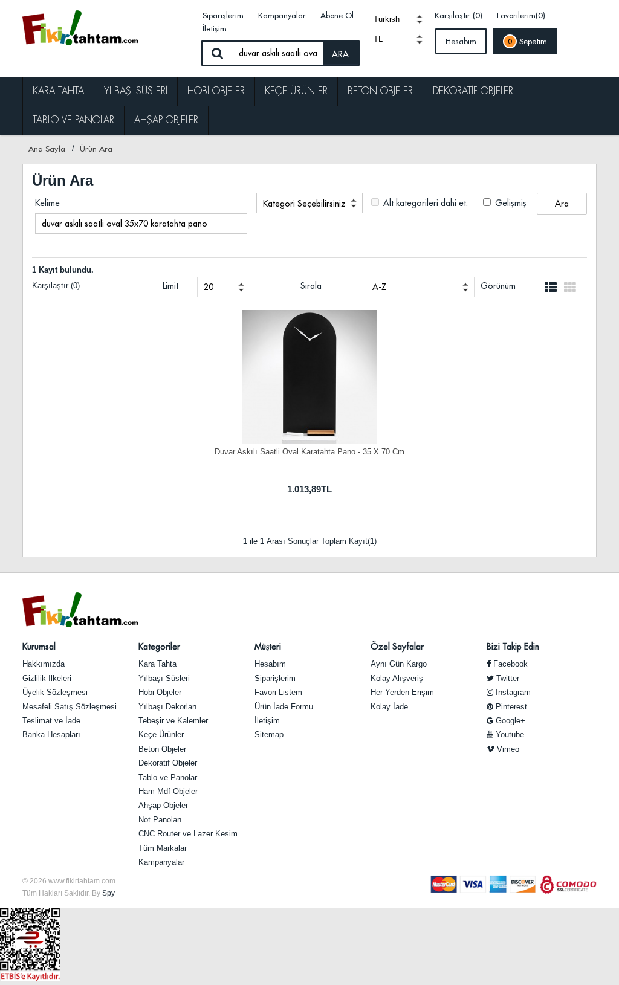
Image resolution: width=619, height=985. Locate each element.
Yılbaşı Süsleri (135, 91)
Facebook (509, 663)
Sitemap (269, 734)
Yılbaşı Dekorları (167, 706)
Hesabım (461, 41)
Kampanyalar (282, 15)
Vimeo (506, 749)
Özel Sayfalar (397, 646)
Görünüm (498, 285)
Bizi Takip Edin (513, 646)
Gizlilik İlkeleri (46, 678)
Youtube (508, 734)
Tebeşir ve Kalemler (173, 720)
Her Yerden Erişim (402, 692)
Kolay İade (389, 706)
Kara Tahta (58, 91)
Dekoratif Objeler (473, 91)
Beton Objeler (380, 91)
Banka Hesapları (51, 734)
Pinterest (510, 706)
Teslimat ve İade (51, 720)
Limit (170, 285)
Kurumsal (39, 646)
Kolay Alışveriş (397, 678)
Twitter (506, 678)
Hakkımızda (43, 663)
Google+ (509, 720)
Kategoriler (159, 646)
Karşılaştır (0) (458, 15)
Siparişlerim (223, 15)
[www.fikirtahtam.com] (106, 27)
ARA (340, 54)
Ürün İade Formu (283, 706)
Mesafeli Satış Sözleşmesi (69, 706)
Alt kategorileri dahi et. (424, 203)
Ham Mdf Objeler (168, 791)
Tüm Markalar (162, 848)
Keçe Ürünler (296, 91)
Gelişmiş (510, 203)
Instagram (512, 692)
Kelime (47, 203)
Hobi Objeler (216, 91)
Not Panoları (160, 819)
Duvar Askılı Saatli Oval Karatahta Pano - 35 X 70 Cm (309, 451)
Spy (108, 893)
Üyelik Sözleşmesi (55, 692)
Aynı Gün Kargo (399, 663)
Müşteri (267, 646)
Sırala (311, 285)
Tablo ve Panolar (73, 120)
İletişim (215, 28)
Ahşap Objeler (166, 120)
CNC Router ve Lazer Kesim (188, 833)
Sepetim (527, 41)
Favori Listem (278, 692)
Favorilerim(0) (521, 15)
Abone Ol (337, 15)
